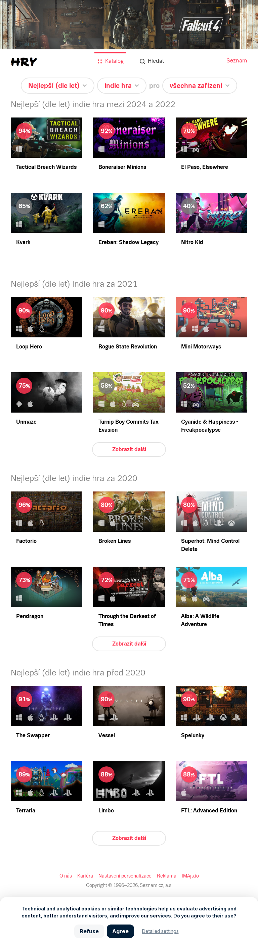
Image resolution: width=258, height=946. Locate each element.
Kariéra (85, 876)
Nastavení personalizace (125, 876)
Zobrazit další (129, 449)
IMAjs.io (190, 876)
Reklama (166, 876)
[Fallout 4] (129, 41)
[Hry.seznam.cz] (24, 61)
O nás (65, 876)
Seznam (236, 60)
